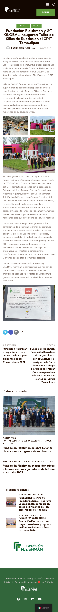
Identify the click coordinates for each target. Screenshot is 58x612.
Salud (36, 26)
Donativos (9, 438)
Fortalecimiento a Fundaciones (22, 441)
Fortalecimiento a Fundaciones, (30, 516)
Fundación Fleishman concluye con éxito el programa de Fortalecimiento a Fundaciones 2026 (35, 526)
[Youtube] (40, 599)
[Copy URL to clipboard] (21, 332)
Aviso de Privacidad (15, 582)
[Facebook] (18, 599)
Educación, (26, 494)
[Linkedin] (32, 599)
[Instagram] (25, 599)
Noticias (23, 26)
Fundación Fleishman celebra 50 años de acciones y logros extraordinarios (27, 449)
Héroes (47, 441)
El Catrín (49, 582)
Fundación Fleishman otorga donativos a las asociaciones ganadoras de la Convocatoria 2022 (29, 469)
